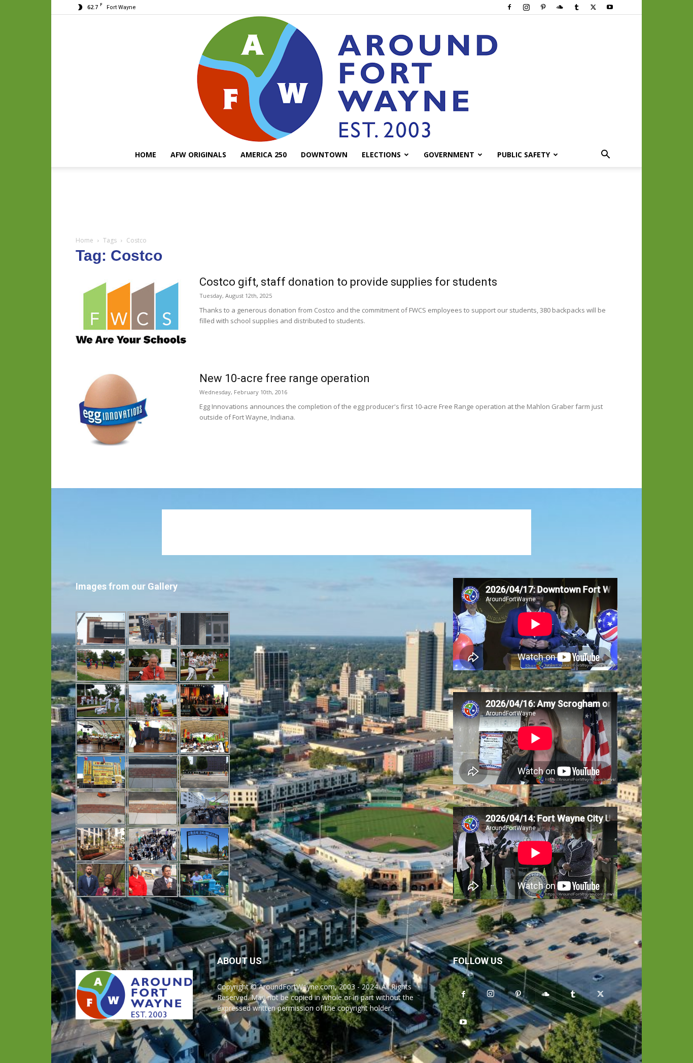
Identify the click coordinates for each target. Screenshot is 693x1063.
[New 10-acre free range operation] (114, 409)
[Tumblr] (576, 7)
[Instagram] (526, 7)
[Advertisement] (346, 202)
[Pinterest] (542, 7)
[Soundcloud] (559, 7)
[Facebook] (509, 7)
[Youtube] (609, 7)
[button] (605, 155)
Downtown (324, 154)
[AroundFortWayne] (346, 79)
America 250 (263, 154)
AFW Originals (198, 154)
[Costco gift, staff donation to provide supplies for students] (131, 313)
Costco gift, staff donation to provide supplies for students (348, 282)
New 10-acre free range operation (284, 378)
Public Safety (523, 154)
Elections (381, 154)
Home (145, 154)
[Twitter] (593, 7)
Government (449, 154)
